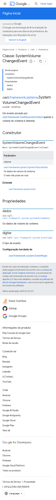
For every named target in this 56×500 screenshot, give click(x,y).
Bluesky (6, 361)
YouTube (6, 381)
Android (6, 395)
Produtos (22, 49)
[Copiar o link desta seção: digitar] (15, 233)
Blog (4, 356)
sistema (32, 97)
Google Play (8, 425)
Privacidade (29, 482)
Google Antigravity (11, 415)
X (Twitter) (7, 376)
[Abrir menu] (5, 4)
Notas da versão (10, 343)
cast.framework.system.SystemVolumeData (26, 167)
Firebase (6, 405)
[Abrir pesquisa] (36, 4)
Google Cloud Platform (13, 465)
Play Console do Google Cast (16, 333)
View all (6, 430)
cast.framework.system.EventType (33, 238)
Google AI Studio (10, 410)
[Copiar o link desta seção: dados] (14, 211)
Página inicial (11, 13)
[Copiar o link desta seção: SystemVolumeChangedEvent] (48, 143)
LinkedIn (6, 371)
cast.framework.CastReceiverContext (22, 117)
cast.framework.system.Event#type (28, 255)
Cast (30, 4)
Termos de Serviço (11, 338)
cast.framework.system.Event (22, 189)
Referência (43, 49)
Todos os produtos (11, 470)
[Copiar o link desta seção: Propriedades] (29, 201)
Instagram (7, 366)
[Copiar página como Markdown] (40, 61)
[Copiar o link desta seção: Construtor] (24, 133)
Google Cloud (8, 420)
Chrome (6, 400)
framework (17, 97)
